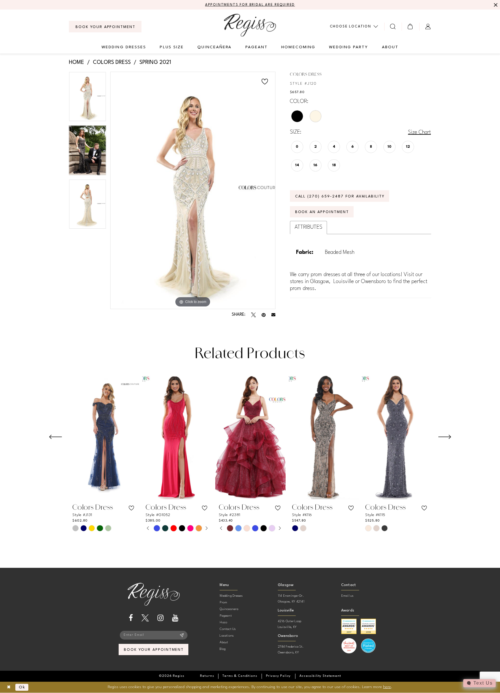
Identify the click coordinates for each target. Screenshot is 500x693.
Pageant (226, 616)
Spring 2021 (155, 62)
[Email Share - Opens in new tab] (273, 315)
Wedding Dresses (231, 596)
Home (76, 62)
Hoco (223, 622)
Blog (223, 649)
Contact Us (228, 629)
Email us (347, 596)
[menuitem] (105, 26)
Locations (227, 635)
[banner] (250, 25)
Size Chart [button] (419, 132)
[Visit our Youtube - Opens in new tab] (175, 618)
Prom (223, 602)
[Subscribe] (182, 635)
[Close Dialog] (8, 687)
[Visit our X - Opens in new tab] (145, 618)
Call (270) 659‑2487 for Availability (340, 196)
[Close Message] (494, 5)
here (387, 687)
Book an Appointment (322, 212)
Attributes (308, 227)
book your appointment (154, 650)
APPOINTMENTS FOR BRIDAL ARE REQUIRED (250, 5)
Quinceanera (229, 609)
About (224, 642)
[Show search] (393, 26)
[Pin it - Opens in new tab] (264, 315)
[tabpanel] (87, 98)
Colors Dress (112, 62)
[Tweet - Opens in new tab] (253, 315)
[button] (410, 26)
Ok (22, 687)
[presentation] (104, 437)
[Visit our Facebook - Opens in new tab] (131, 618)
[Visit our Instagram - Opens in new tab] (160, 618)
